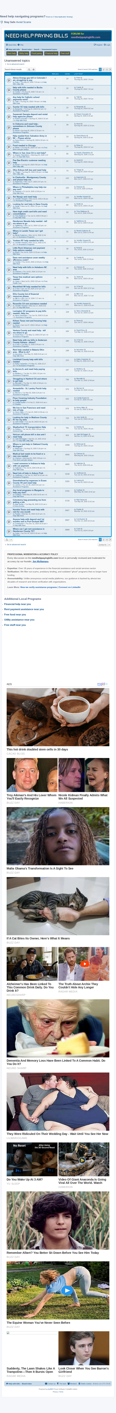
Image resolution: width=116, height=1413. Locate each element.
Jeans (17, 281)
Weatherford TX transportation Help (29, 427)
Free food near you (15, 614)
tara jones (18, 354)
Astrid (17, 165)
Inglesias (18, 468)
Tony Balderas (20, 216)
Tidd (16, 101)
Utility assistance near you (19, 619)
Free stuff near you (15, 625)
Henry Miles (19, 412)
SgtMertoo (19, 225)
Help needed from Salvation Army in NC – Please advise (30, 137)
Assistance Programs (21, 94)
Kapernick (19, 182)
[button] (110, 69)
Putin (17, 82)
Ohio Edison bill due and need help (29, 170)
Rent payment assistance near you (24, 609)
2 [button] (103, 69)
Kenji (17, 252)
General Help (18, 431)
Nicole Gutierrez (21, 235)
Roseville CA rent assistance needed (30, 304)
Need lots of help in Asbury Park (28, 473)
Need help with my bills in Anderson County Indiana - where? (30, 341)
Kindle (17, 206)
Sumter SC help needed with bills (28, 107)
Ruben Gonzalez (21, 118)
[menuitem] (20, 45)
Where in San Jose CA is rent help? (29, 153)
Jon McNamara (40, 561)
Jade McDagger (21, 439)
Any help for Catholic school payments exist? (26, 98)
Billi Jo (17, 298)
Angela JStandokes (22, 155)
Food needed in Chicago (24, 145)
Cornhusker (19, 523)
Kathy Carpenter (21, 364)
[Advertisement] (55, 8)
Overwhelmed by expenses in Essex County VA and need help (30, 481)
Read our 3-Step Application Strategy (59, 17)
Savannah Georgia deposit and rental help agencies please (30, 115)
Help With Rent (21, 120)
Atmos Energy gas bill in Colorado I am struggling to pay (30, 79)
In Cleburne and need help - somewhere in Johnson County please (27, 126)
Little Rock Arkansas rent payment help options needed (29, 249)
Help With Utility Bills (26, 441)
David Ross (19, 335)
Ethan (17, 147)
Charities (16, 142)
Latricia (17, 485)
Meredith (18, 383)
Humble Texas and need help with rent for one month (28, 510)
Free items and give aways (23, 460)
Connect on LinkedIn (70, 587)
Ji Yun (17, 289)
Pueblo (17, 514)
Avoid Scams (23, 22)
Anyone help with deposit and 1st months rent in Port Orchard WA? (28, 520)
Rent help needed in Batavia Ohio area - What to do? (28, 351)
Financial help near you (17, 604)
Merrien (18, 393)
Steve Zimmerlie (21, 315)
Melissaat (18, 448)
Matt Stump (19, 504)
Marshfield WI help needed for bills (29, 287)
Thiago (17, 172)
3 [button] (106, 69)
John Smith (19, 422)
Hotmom (18, 191)
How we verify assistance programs (38, 587)
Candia (17, 262)
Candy (17, 92)
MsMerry (18, 373)
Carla (17, 533)
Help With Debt (19, 218)
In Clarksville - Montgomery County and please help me (29, 178)
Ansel (17, 130)
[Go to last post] (81, 78)
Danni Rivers (20, 140)
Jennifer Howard (21, 199)
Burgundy (18, 109)
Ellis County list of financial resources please (26, 295)
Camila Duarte (20, 402)
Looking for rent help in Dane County (30, 204)
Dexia (17, 325)
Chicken (18, 272)
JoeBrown (19, 475)
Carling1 (18, 494)
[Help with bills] (58, 35)
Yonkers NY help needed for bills (28, 240)
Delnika (18, 429)
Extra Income (19, 506)
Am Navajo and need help (25, 197)
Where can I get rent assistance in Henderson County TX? (28, 530)
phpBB (50, 1389)
